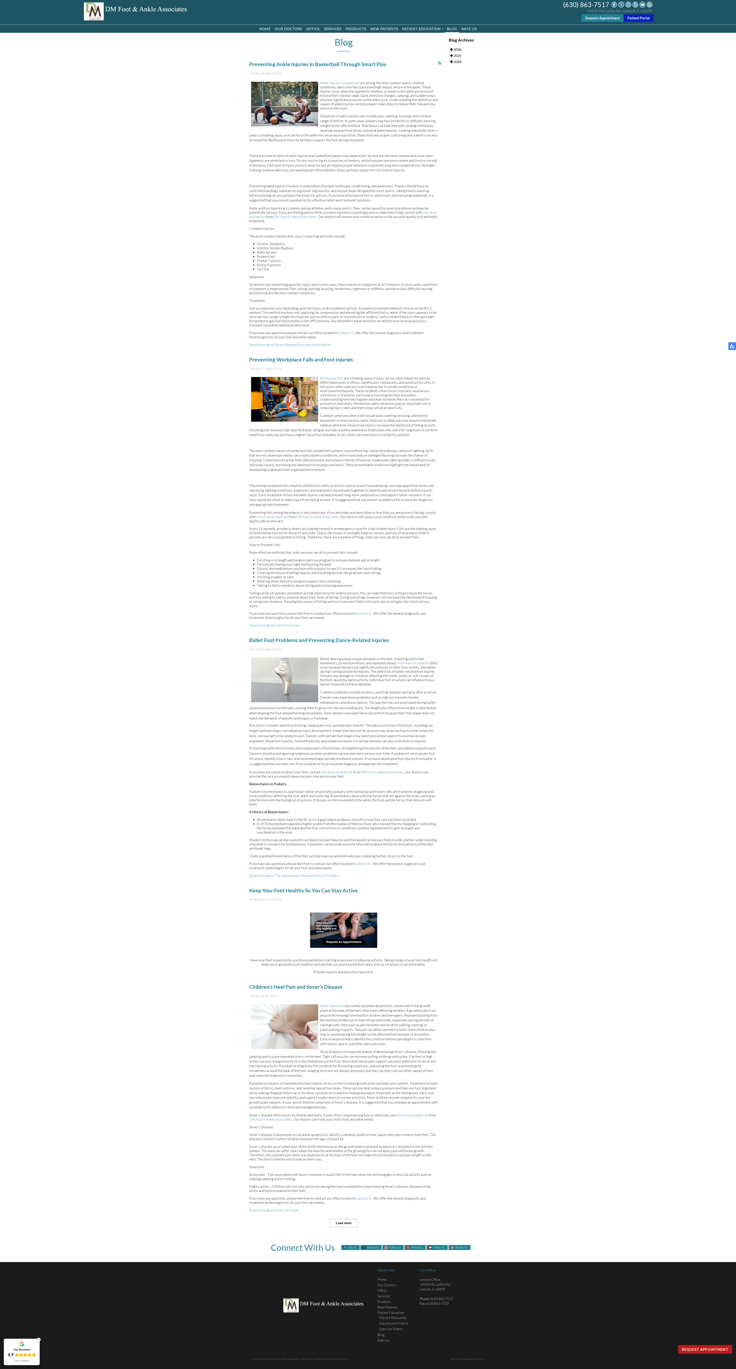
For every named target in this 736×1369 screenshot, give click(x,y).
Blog (452, 29)
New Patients (384, 29)
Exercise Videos (391, 1329)
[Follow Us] (621, 6)
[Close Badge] (39, 1340)
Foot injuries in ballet (413, 663)
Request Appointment (602, 18)
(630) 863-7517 (586, 4)
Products (356, 29)
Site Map (456, 1359)
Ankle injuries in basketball (339, 83)
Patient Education (421, 29)
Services (332, 29)
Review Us (461, 1247)
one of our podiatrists (272, 517)
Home (265, 29)
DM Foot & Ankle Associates (295, 216)
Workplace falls (331, 378)
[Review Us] (649, 6)
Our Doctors (288, 29)
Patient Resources (393, 1318)
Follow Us (373, 1247)
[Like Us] (614, 6)
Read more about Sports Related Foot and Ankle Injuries (290, 344)
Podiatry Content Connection (332, 1359)
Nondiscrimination (473, 1359)
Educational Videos (393, 1323)
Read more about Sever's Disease (274, 1210)
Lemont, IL (345, 333)
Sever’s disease (331, 1006)
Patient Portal (639, 18)
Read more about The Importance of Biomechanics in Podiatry (294, 875)
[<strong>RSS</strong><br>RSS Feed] (439, 63)
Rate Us (469, 29)
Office (313, 29)
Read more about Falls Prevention (274, 625)
